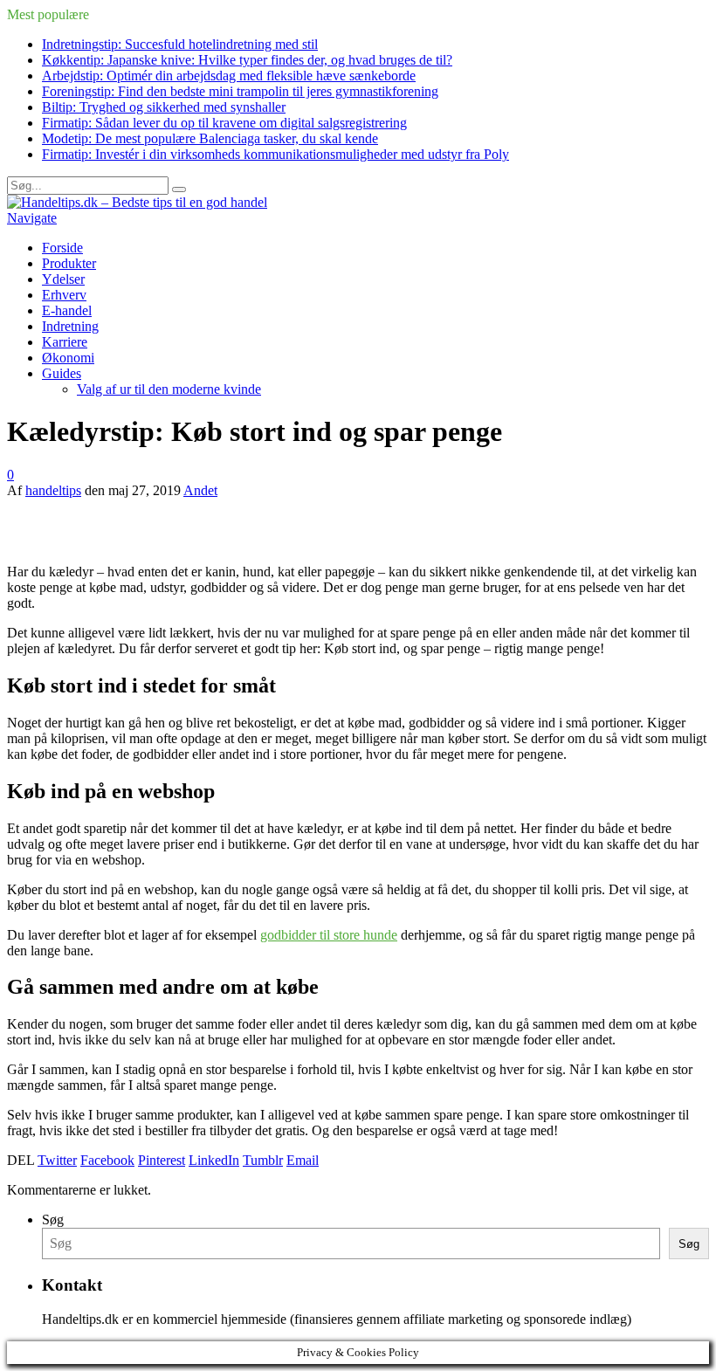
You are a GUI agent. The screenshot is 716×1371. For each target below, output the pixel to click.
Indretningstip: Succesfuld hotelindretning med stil (180, 44)
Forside (62, 247)
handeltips (53, 490)
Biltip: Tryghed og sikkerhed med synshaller (164, 107)
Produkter (69, 263)
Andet (200, 490)
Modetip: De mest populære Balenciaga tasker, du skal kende (210, 138)
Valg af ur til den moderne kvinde (169, 389)
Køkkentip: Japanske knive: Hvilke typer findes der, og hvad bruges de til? (247, 59)
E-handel (67, 310)
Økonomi (68, 357)
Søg (53, 1219)
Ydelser (63, 279)
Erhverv (64, 294)
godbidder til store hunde (328, 934)
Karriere (64, 341)
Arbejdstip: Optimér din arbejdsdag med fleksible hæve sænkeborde (229, 75)
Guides (61, 373)
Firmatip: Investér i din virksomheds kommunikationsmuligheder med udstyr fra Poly (275, 154)
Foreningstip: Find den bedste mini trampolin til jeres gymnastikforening (240, 91)
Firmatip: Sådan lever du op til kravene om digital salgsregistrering (224, 122)
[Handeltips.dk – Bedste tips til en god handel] (137, 202)
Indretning (70, 326)
